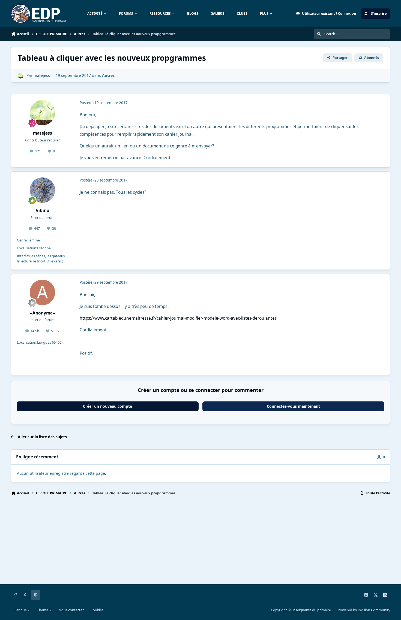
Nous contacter (71, 610)
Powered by (364, 610)
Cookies (97, 610)
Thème (43, 610)
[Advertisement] (174, 542)
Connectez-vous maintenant (293, 406)
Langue (21, 610)
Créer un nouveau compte (107, 406)
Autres (108, 75)
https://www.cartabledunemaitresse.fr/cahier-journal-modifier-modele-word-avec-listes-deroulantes (178, 318)
